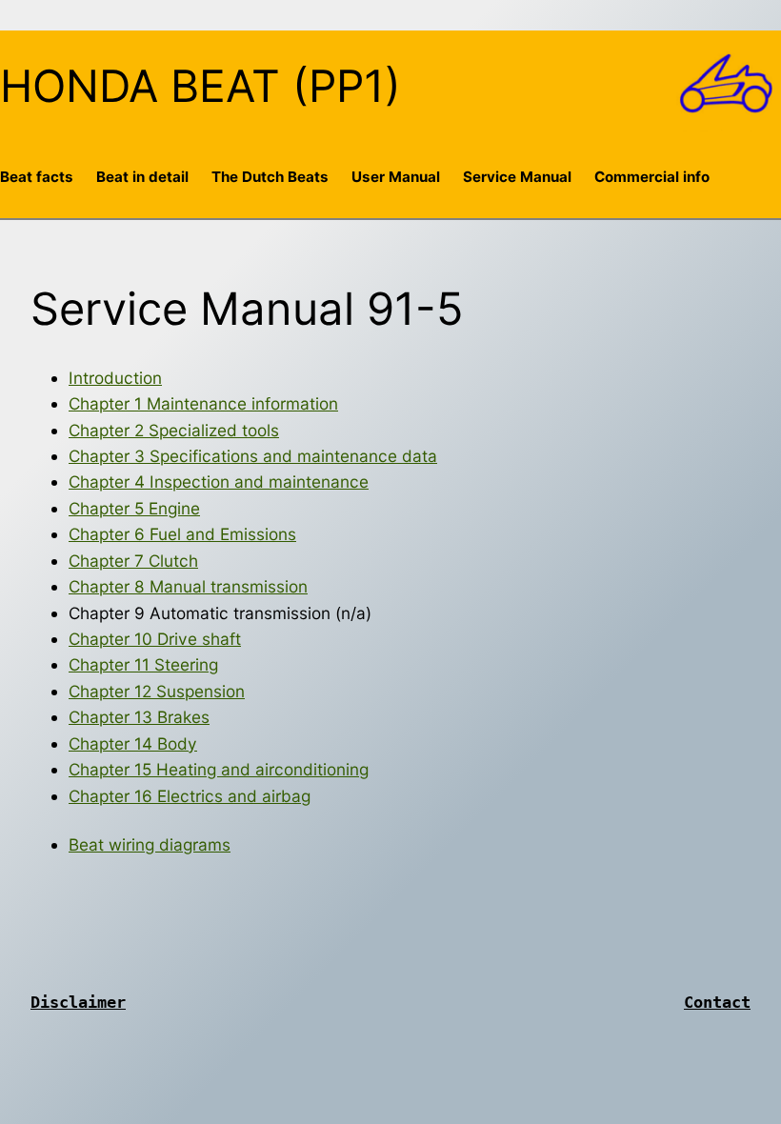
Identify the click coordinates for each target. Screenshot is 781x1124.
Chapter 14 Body (133, 743)
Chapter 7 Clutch (133, 561)
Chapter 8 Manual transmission (188, 586)
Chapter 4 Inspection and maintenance (219, 482)
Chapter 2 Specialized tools (174, 430)
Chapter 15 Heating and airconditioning (219, 769)
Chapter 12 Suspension (157, 691)
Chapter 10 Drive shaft (155, 639)
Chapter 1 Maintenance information (203, 403)
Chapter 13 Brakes (139, 717)
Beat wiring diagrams (149, 844)
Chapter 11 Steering (143, 664)
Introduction (115, 378)
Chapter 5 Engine (134, 508)
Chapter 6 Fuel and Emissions (182, 534)
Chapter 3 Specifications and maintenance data (253, 456)
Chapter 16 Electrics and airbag (189, 796)
